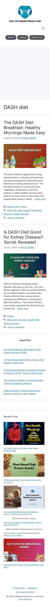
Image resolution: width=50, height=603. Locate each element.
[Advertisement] (25, 72)
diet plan (22, 320)
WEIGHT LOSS (37, 37)
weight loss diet (21, 214)
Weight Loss (13, 206)
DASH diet (12, 210)
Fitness (23, 206)
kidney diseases (11, 323)
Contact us (32, 588)
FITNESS (23, 37)
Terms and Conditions (25, 592)
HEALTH (11, 37)
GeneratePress (25, 599)
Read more (40, 199)
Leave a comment (15, 218)
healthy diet (33, 320)
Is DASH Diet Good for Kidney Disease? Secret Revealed (23, 237)
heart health (24, 210)
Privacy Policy (19, 588)
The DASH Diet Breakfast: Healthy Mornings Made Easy (24, 127)
